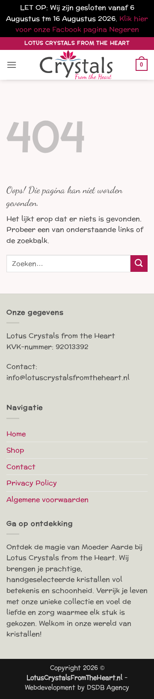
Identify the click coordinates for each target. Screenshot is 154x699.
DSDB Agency (108, 687)
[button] (11, 64)
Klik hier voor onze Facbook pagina (81, 24)
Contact (21, 466)
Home (16, 434)
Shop (15, 450)
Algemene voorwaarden (47, 499)
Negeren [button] (124, 29)
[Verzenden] (139, 263)
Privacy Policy (31, 483)
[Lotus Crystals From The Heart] (77, 65)
